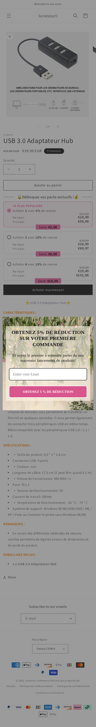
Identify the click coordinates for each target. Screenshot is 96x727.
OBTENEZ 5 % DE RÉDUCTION (48, 392)
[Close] (88, 322)
